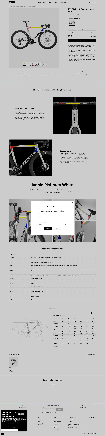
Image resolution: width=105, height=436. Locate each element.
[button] (2, 433)
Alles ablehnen (5, 429)
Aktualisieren (48, 228)
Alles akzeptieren (22, 429)
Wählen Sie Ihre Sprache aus (43, 222)
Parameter (14, 429)
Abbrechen (57, 228)
